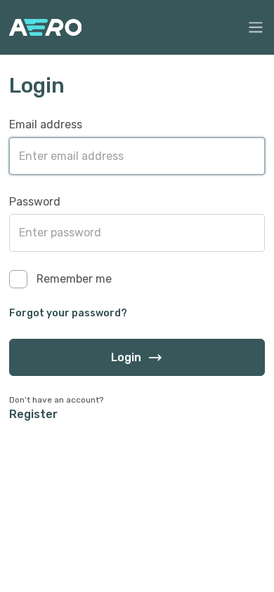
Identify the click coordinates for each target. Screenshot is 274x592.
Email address (45, 124)
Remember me (74, 278)
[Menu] (256, 27)
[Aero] (45, 27)
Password (34, 201)
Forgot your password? (68, 313)
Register (33, 414)
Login (126, 357)
